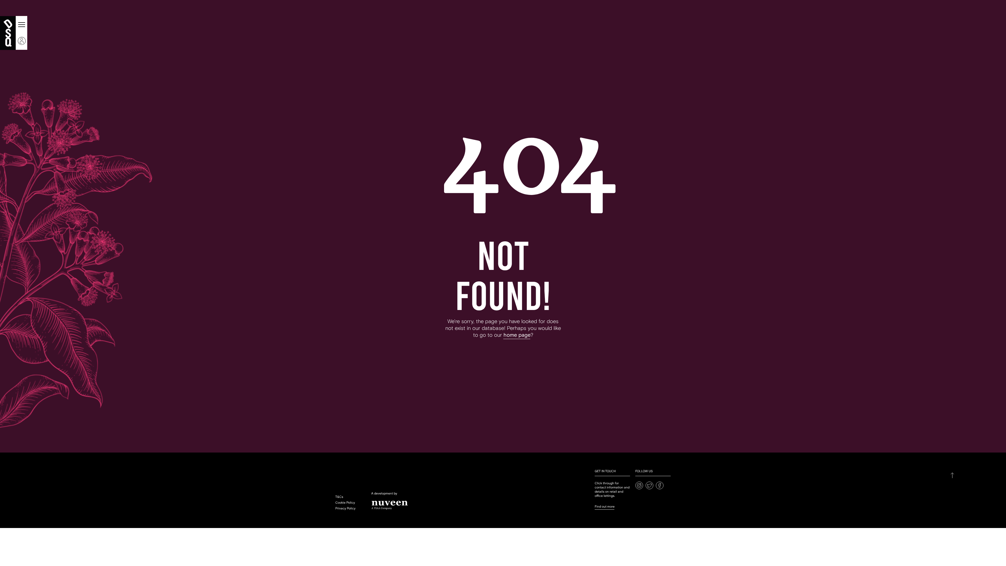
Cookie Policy (345, 503)
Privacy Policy (345, 508)
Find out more (605, 507)
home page (517, 335)
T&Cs (339, 497)
